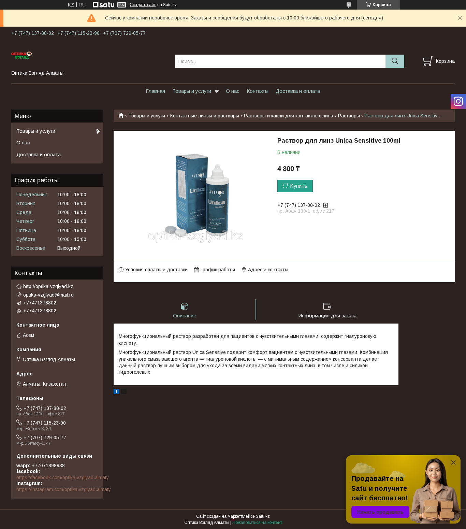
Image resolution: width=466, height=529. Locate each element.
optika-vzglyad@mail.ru (48, 295)
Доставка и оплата (298, 91)
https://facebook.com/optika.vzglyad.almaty (62, 477)
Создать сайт (143, 4)
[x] (124, 392)
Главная (155, 91)
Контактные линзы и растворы (204, 115)
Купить (298, 186)
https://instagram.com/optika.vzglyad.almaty (63, 489)
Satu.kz (263, 516)
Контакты (257, 91)
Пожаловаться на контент (257, 522)
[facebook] (116, 392)
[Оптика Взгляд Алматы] (88, 55)
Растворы (349, 115)
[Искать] (394, 61)
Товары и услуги (191, 91)
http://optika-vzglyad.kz (48, 286)
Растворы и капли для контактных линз (288, 115)
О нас (232, 91)
